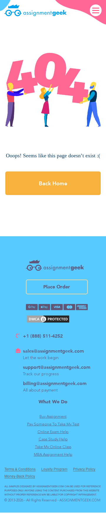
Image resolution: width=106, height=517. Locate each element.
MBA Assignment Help (53, 455)
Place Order (56, 287)
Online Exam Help (53, 432)
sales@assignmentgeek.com (53, 351)
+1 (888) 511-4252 (43, 336)
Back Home (53, 183)
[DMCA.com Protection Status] (57, 319)
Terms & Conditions (20, 469)
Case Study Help (53, 439)
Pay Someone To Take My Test (53, 424)
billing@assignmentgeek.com (55, 383)
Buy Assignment (53, 417)
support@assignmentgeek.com (56, 367)
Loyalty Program (54, 469)
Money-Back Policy (19, 476)
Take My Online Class (53, 447)
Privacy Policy (84, 469)
